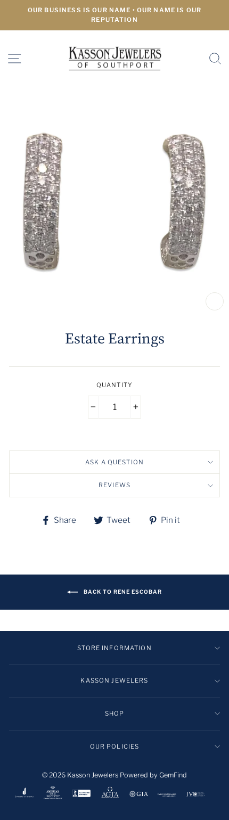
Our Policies (115, 746)
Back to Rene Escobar (122, 591)
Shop (115, 713)
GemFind (173, 775)
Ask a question (114, 462)
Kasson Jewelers (114, 680)
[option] (114, 15)
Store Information (114, 648)
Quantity (114, 385)
